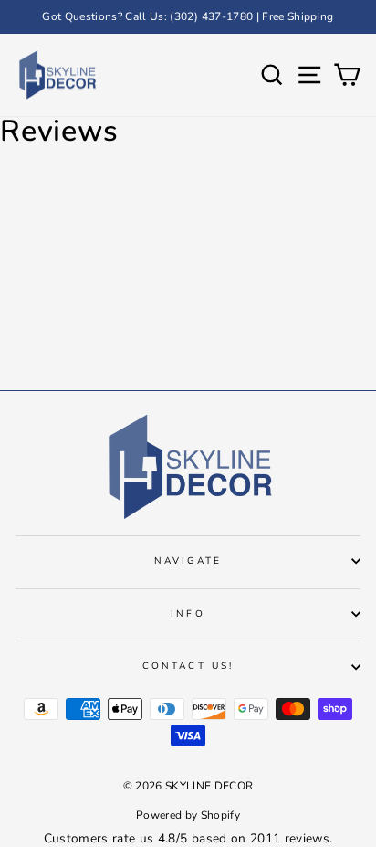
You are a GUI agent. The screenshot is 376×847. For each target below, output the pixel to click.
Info (187, 614)
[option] (188, 17)
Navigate (187, 561)
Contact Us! (188, 666)
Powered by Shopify (188, 815)
